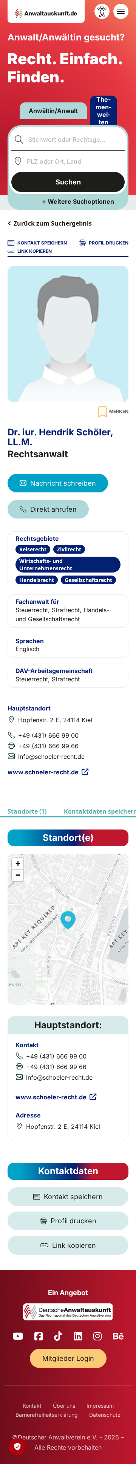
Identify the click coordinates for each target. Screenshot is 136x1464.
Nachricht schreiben (63, 483)
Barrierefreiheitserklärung (46, 1414)
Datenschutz (105, 1414)
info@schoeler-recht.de (51, 756)
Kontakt (32, 1405)
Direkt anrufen (53, 509)
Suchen (68, 182)
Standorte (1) (27, 811)
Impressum (100, 1405)
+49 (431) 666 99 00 (48, 735)
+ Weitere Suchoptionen (78, 201)
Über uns (64, 1405)
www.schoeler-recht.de (43, 772)
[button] (68, 920)
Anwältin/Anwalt (53, 111)
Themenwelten (103, 111)
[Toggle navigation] (120, 11)
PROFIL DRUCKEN (108, 243)
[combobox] (68, 139)
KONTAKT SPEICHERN (42, 243)
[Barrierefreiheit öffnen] (102, 11)
